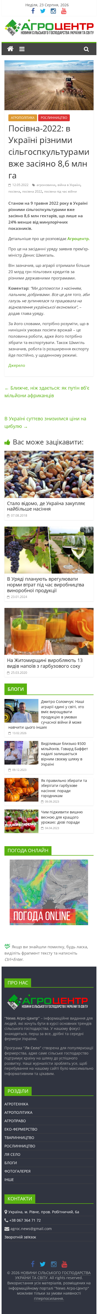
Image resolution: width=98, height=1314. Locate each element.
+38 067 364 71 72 (25, 1220)
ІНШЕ (9, 1179)
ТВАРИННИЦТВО (19, 1137)
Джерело (16, 365)
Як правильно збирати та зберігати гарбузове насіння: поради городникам (64, 788)
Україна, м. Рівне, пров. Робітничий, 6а (43, 1211)
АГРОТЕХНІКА (16, 1103)
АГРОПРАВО (15, 1120)
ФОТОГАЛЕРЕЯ (17, 1171)
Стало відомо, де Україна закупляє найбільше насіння (46, 506)
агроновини (46, 185)
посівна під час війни (60, 191)
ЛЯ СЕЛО (12, 1154)
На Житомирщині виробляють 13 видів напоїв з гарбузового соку (45, 663)
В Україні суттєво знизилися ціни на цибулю (45, 422)
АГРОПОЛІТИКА (22, 117)
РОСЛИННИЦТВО (54, 117)
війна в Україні (68, 185)
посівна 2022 (32, 191)
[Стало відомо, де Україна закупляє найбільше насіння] (49, 454)
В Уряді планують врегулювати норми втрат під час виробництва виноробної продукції (45, 584)
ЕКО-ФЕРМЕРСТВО (20, 1129)
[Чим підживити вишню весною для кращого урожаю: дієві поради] (21, 812)
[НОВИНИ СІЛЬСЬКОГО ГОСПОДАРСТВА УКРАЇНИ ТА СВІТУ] (49, 22)
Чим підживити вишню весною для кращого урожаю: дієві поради (62, 817)
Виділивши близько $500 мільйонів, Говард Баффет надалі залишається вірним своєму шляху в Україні (64, 753)
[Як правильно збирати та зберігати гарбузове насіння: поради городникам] (21, 780)
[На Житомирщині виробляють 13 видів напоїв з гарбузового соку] (49, 611)
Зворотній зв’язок (20, 1236)
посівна (14, 191)
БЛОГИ (16, 689)
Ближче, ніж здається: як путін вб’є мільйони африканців (46, 392)
